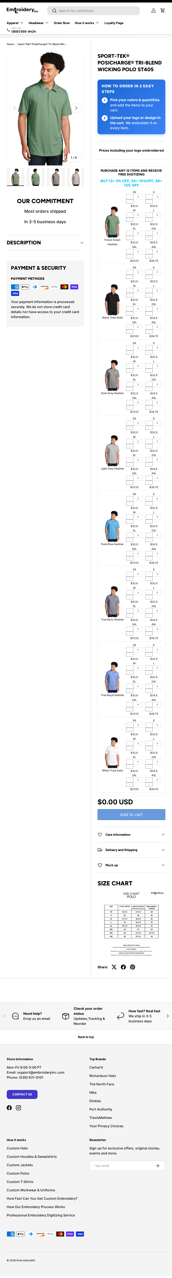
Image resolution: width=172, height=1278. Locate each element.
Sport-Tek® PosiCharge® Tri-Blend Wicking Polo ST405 (43, 44)
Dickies (95, 1101)
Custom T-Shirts (20, 1182)
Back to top (86, 1037)
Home (10, 44)
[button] (162, 10)
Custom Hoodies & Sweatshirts (32, 1156)
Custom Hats (17, 1148)
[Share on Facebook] (123, 967)
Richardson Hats (102, 1076)
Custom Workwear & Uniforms (31, 1190)
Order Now (62, 23)
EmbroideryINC (26, 1260)
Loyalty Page (114, 23)
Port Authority (100, 1109)
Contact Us (22, 1094)
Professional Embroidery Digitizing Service (41, 1215)
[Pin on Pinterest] (132, 967)
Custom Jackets (20, 1165)
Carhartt (96, 1067)
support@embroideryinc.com (40, 1072)
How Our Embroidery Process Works (36, 1207)
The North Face (101, 1084)
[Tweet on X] (114, 967)
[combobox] (93, 10)
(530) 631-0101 (31, 1077)
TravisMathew (100, 1118)
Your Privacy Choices (106, 1126)
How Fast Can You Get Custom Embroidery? (42, 1198)
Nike (92, 1092)
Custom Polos (18, 1173)
